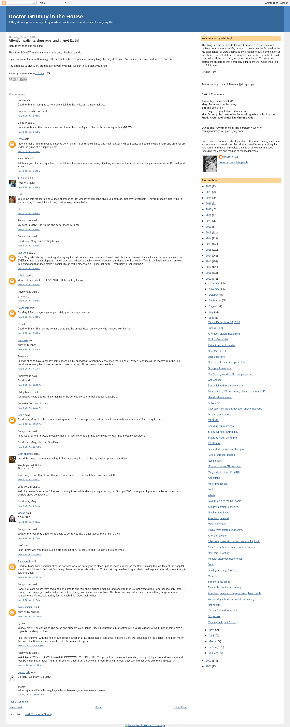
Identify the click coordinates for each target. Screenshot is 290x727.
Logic (211, 489)
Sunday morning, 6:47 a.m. (223, 570)
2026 (209, 186)
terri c (21, 414)
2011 (209, 272)
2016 (209, 244)
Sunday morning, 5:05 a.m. (223, 506)
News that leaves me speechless (227, 362)
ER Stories (214, 443)
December (215, 283)
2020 (209, 220)
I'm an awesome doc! (220, 414)
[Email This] (10, 79)
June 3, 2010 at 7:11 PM (29, 369)
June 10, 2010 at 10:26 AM (30, 646)
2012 (209, 267)
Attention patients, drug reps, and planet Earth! (44, 40)
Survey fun (214, 402)
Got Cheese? (215, 379)
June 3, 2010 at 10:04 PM (29, 385)
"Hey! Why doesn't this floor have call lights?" (234, 541)
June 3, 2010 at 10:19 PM (29, 424)
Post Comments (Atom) (38, 714)
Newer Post (15, 707)
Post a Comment (18, 701)
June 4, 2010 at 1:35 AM (29, 506)
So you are (214, 616)
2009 (209, 660)
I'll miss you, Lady (218, 512)
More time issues (218, 483)
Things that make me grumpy (224, 587)
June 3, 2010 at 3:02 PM (29, 230)
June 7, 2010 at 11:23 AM (29, 616)
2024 (209, 197)
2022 (209, 209)
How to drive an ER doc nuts (224, 466)
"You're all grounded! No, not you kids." (230, 374)
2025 (209, 192)
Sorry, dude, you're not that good (226, 449)
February (214, 647)
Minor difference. (217, 524)
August (213, 306)
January (214, 652)
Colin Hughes (25, 453)
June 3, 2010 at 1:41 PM (29, 132)
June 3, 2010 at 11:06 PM (29, 447)
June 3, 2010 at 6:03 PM (29, 333)
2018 (209, 232)
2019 (209, 226)
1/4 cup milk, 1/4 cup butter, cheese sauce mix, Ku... (238, 391)
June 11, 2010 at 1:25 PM (29, 665)
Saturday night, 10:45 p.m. (223, 437)
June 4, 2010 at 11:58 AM (29, 554)
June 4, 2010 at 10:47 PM (29, 577)
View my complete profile (233, 162)
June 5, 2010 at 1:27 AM (29, 600)
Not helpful (214, 604)
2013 (209, 261)
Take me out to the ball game (224, 500)
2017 (209, 238)
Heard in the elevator (220, 397)
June (212, 317)
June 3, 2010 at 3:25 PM (29, 246)
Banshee (23, 340)
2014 (209, 255)
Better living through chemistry (225, 385)
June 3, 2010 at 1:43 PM (29, 151)
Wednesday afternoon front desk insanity (231, 599)
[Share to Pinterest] (25, 79)
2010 (209, 278)
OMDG (21, 194)
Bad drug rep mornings (221, 426)
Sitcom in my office (219, 581)
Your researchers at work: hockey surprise (232, 547)
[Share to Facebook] (22, 79)
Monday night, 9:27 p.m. (222, 622)
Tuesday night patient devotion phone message (235, 408)
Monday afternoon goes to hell (225, 558)
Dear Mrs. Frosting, (219, 553)
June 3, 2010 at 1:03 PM (29, 116)
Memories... (215, 576)
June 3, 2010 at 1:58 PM (29, 187)
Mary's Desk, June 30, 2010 (224, 322)
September (215, 300)
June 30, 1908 (216, 328)
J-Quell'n (22, 177)
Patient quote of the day (221, 345)
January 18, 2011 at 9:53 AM (31, 695)
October (214, 294)
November (215, 288)
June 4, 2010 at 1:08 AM (29, 480)
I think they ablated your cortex (225, 529)
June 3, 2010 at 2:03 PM (29, 213)
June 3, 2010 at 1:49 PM (29, 171)
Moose (21, 512)
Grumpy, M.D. (231, 157)
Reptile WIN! (215, 460)
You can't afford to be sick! (223, 610)
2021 (209, 215)
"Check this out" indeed (221, 454)
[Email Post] (48, 73)
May (211, 629)
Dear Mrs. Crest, (217, 351)
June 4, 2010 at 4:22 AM (29, 538)
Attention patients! (218, 518)
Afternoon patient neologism (224, 333)
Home (98, 707)
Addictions (214, 477)
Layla (21, 138)
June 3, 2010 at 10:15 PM (29, 408)
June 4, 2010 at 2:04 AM (29, 522)
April (212, 635)
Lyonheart (23, 307)
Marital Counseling (218, 339)
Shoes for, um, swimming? (223, 431)
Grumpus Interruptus (219, 368)
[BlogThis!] (14, 79)
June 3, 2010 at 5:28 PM (29, 317)
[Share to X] (18, 79)
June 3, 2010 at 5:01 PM (29, 285)
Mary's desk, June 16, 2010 (223, 472)
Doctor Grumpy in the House (46, 16)
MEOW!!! (213, 420)
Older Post (180, 707)
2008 (209, 666)
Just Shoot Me (216, 356)
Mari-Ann (23, 252)
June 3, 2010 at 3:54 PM (29, 268)
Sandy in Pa (25, 561)
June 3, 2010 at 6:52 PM (29, 349)
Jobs (210, 564)
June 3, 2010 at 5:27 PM (29, 301)
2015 (209, 249)
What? (211, 495)
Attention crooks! (217, 535)
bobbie (21, 275)
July (211, 312)
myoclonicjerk (25, 607)
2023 (209, 203)
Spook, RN (24, 672)
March (213, 641)
